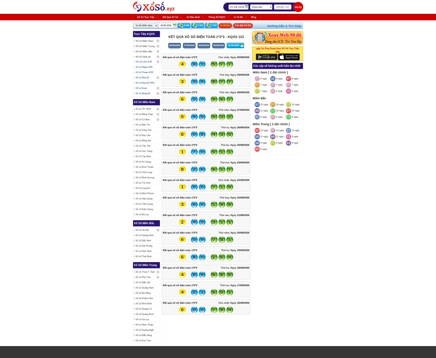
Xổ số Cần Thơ (143, 146)
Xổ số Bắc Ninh (143, 240)
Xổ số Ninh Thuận (144, 324)
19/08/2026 (243, 250)
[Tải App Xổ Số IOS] (289, 56)
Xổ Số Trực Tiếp (145, 17)
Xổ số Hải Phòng (144, 246)
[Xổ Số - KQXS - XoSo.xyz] (154, 11)
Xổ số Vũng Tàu (144, 130)
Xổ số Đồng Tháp (144, 114)
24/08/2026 (243, 162)
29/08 (218, 45)
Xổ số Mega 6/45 (144, 67)
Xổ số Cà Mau (143, 119)
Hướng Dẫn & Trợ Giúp (284, 26)
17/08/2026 (243, 285)
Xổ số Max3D (142, 77)
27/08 (189, 45)
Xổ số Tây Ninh (143, 156)
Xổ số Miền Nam (144, 41)
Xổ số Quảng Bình (145, 314)
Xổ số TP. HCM (143, 109)
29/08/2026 (243, 74)
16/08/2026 (243, 302)
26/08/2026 (243, 127)
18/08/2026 (243, 267)
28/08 (203, 45)
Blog (253, 17)
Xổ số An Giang (143, 161)
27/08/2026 (243, 109)
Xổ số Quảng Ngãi (145, 330)
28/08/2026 (243, 92)
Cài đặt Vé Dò (243, 25)
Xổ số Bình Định (144, 303)
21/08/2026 (243, 215)
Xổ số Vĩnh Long (144, 172)
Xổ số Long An (143, 188)
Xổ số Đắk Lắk (143, 282)
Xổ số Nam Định (144, 251)
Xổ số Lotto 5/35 (144, 61)
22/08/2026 (243, 197)
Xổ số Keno (141, 88)
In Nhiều (225, 25)
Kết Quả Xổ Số (170, 17)
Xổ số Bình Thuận (144, 167)
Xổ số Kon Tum (143, 340)
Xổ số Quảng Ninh (145, 235)
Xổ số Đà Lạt (142, 214)
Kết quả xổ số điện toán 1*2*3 (180, 57)
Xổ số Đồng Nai (143, 140)
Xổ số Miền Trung (145, 46)
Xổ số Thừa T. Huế (145, 272)
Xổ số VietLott (143, 56)
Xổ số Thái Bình (144, 256)
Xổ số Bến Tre (143, 124)
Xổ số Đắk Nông (144, 335)
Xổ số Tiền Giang (144, 204)
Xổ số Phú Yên (143, 277)
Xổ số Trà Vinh (143, 183)
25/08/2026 (243, 145)
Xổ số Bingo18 (143, 93)
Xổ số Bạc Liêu (143, 135)
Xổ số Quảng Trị (144, 309)
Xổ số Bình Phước (145, 193)
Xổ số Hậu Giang (144, 198)
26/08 (174, 45)
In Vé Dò (238, 17)
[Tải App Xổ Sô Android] (267, 56)
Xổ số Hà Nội (142, 230)
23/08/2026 (243, 180)
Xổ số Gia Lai (142, 319)
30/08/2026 (243, 57)
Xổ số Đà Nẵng (143, 293)
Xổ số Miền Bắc (144, 51)
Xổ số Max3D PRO (145, 83)
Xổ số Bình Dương (145, 177)
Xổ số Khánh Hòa (144, 298)
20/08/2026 (243, 232)
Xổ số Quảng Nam (145, 287)
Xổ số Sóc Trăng (144, 151)
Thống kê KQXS (216, 17)
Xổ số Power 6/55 (144, 72)
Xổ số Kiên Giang (144, 209)
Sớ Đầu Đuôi (193, 17)
